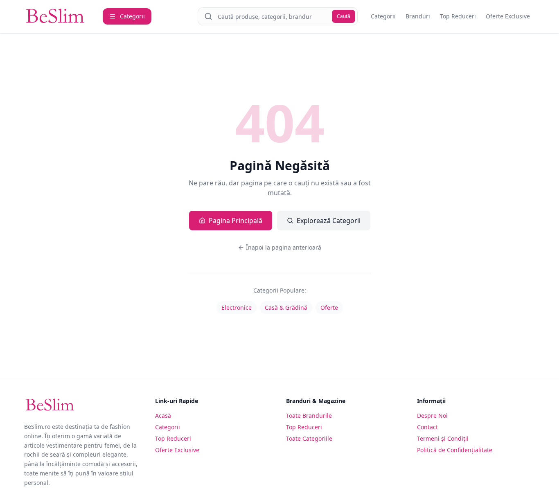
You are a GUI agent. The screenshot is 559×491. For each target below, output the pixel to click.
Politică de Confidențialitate (454, 450)
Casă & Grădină (286, 307)
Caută (343, 16)
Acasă (163, 415)
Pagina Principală (235, 220)
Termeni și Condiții (443, 438)
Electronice (236, 307)
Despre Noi (432, 415)
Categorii (383, 16)
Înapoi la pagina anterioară (283, 247)
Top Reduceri (458, 16)
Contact (427, 427)
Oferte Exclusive (508, 16)
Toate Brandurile (309, 415)
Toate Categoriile (309, 438)
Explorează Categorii (329, 220)
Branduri (418, 16)
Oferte (329, 307)
